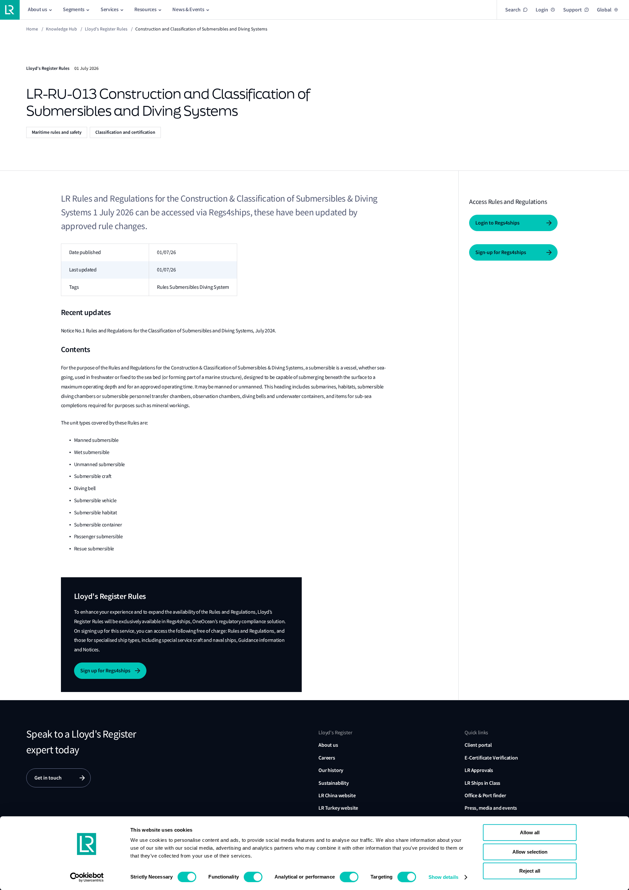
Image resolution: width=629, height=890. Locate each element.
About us (328, 745)
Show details (443, 877)
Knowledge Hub (61, 29)
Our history (330, 770)
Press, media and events (491, 807)
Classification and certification (125, 132)
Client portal (478, 745)
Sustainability (333, 783)
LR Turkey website (338, 807)
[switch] (253, 877)
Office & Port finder (485, 795)
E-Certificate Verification (491, 757)
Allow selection (529, 852)
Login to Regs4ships (497, 222)
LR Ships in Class (482, 783)
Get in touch (48, 777)
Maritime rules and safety (57, 132)
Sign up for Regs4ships (105, 670)
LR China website (336, 795)
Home (32, 29)
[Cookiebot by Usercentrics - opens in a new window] (87, 877)
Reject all (529, 871)
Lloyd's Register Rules (106, 29)
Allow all (530, 832)
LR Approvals (479, 770)
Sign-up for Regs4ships (500, 252)
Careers (326, 757)
